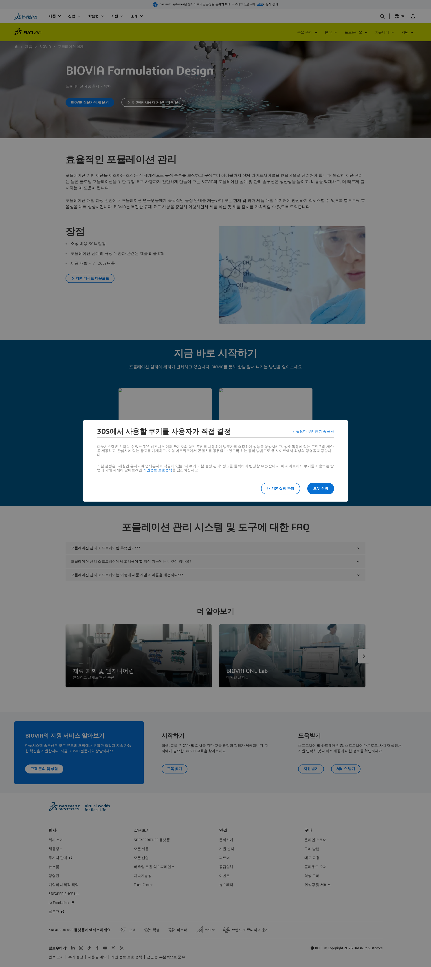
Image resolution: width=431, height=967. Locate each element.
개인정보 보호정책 (157, 470)
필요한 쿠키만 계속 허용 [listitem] (315, 431)
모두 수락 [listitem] (320, 488)
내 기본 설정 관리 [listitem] (280, 488)
